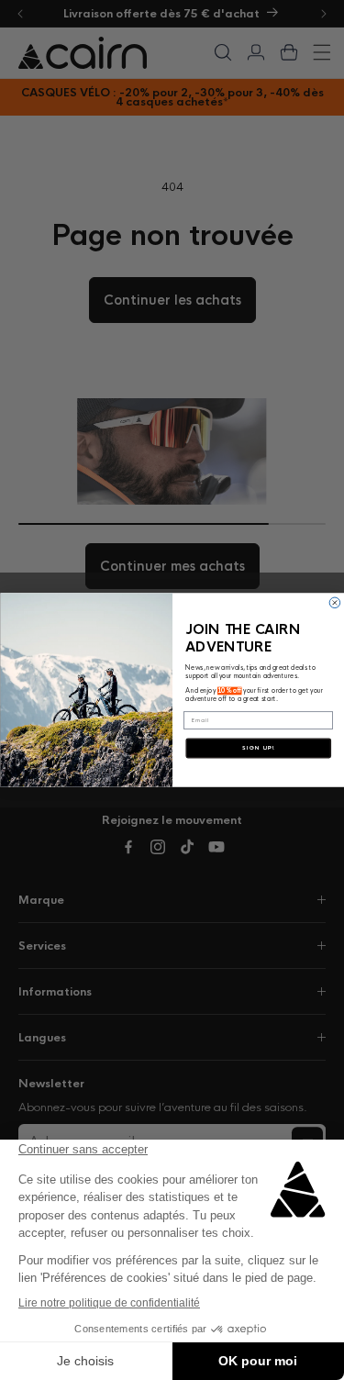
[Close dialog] (334, 602)
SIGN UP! (257, 748)
